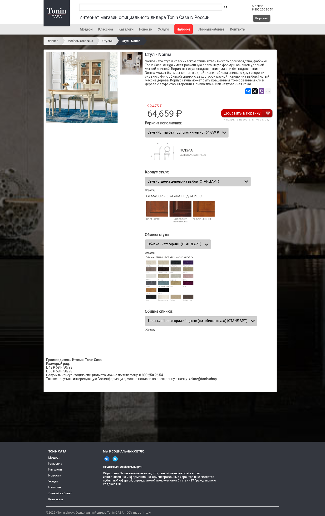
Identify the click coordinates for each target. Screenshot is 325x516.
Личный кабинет (211, 29)
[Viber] (261, 91)
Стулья (107, 41)
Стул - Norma (131, 41)
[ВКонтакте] (248, 91)
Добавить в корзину (242, 113)
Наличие (183, 29)
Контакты (237, 29)
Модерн (86, 29)
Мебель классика (80, 41)
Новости (145, 29)
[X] (255, 91)
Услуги (163, 29)
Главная (52, 41)
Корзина (261, 18)
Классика (105, 29)
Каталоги (126, 29)
